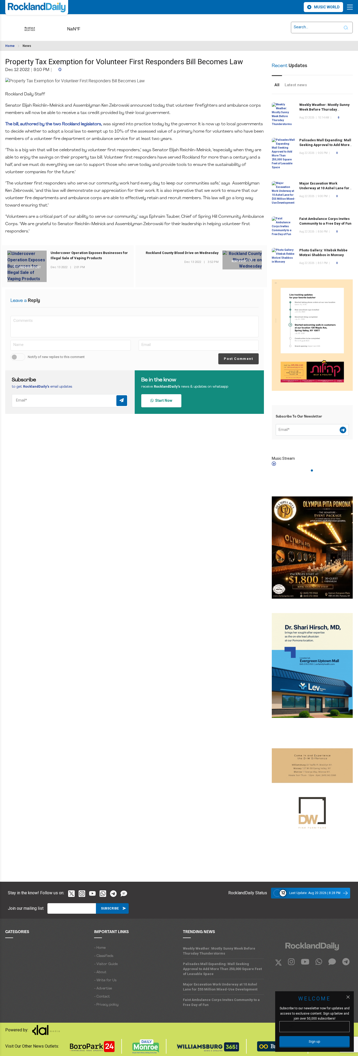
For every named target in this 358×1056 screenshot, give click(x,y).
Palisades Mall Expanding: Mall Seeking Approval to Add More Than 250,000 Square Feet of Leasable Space (222, 969)
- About (100, 972)
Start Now (163, 400)
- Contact (102, 996)
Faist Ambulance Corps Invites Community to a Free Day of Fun (221, 1002)
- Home (100, 948)
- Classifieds (103, 956)
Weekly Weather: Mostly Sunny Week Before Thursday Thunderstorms (324, 109)
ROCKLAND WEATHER (82, 27)
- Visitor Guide (106, 964)
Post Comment (238, 359)
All (276, 85)
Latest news (296, 85)
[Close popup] (348, 997)
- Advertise (103, 988)
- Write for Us (105, 980)
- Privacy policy (106, 1004)
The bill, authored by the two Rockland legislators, (53, 124)
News (27, 46)
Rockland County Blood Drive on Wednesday (182, 253)
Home (10, 46)
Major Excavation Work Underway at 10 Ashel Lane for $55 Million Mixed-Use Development (220, 986)
